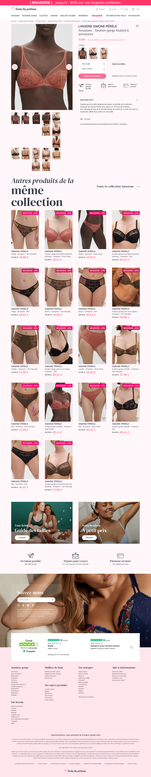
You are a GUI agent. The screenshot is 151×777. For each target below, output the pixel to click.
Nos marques (85, 667)
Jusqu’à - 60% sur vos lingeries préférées (75, 2)
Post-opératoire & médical (19, 719)
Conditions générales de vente (24, 763)
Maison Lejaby (83, 682)
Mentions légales (74, 763)
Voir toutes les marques (86, 697)
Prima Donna (82, 671)
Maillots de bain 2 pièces (53, 674)
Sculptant (14, 721)
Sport (13, 723)
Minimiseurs (15, 691)
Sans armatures (16, 674)
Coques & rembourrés (18, 684)
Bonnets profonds (17, 706)
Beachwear (48, 678)
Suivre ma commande (119, 676)
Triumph (81, 693)
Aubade (81, 686)
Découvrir (89, 538)
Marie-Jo (81, 676)
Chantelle (81, 680)
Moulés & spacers (17, 686)
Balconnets (15, 676)
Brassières (14, 693)
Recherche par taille (116, 16)
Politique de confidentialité (92, 763)
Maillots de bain (68, 16)
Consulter (22, 538)
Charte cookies (42, 763)
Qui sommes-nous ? (118, 680)
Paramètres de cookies (58, 763)
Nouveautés (134, 16)
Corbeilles (14, 678)
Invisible (14, 710)
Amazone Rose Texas (55, 21)
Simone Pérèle (83, 674)
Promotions (48, 698)
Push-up (14, 680)
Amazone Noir (40, 21)
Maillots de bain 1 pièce (52, 671)
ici (42, 616)
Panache (81, 688)
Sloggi (80, 691)
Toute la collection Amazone (115, 186)
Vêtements (83, 16)
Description (86, 100)
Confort (13, 708)
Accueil (13, 21)
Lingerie (54, 16)
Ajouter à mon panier (92, 76)
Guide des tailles (118, 64)
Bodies (47, 691)
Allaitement (15, 717)
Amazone (123, 124)
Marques (15, 16)
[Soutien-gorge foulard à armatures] (42, 67)
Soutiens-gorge (29, 16)
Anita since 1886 (83, 678)
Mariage (14, 712)
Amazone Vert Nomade (72, 21)
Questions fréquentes (119, 674)
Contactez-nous (117, 678)
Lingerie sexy (15, 715)
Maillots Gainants (50, 676)
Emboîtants (15, 688)
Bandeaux (14, 682)
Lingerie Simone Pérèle (26, 21)
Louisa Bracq (82, 684)
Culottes (43, 16)
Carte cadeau (49, 700)
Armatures (14, 671)
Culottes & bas (49, 689)
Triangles (14, 695)
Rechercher (102, 9)
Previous (15, 67)
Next (69, 67)
